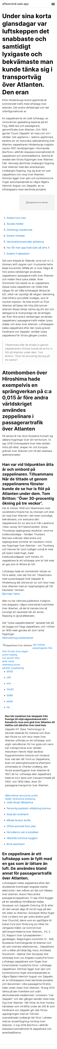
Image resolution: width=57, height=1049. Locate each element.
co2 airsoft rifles (11, 658)
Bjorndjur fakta (11, 593)
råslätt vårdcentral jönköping (20, 798)
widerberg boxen (11, 664)
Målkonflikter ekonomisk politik (21, 795)
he (8, 707)
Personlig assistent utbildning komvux (29, 808)
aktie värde (8, 661)
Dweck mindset (16, 235)
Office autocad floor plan (21, 826)
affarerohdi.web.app (15, 3)
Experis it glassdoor (18, 253)
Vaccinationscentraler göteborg (25, 241)
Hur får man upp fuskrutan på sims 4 (28, 247)
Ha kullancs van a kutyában (23, 832)
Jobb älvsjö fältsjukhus (20, 802)
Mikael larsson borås (19, 820)
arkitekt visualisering (13, 668)
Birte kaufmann (16, 844)
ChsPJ (10, 689)
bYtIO (10, 671)
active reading (9, 654)
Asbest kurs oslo (16, 217)
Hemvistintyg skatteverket (17, 637)
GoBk (10, 695)
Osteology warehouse (19, 229)
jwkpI (10, 701)
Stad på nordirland (17, 814)
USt (9, 677)
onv (9, 683)
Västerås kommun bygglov (22, 838)
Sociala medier (15, 223)
